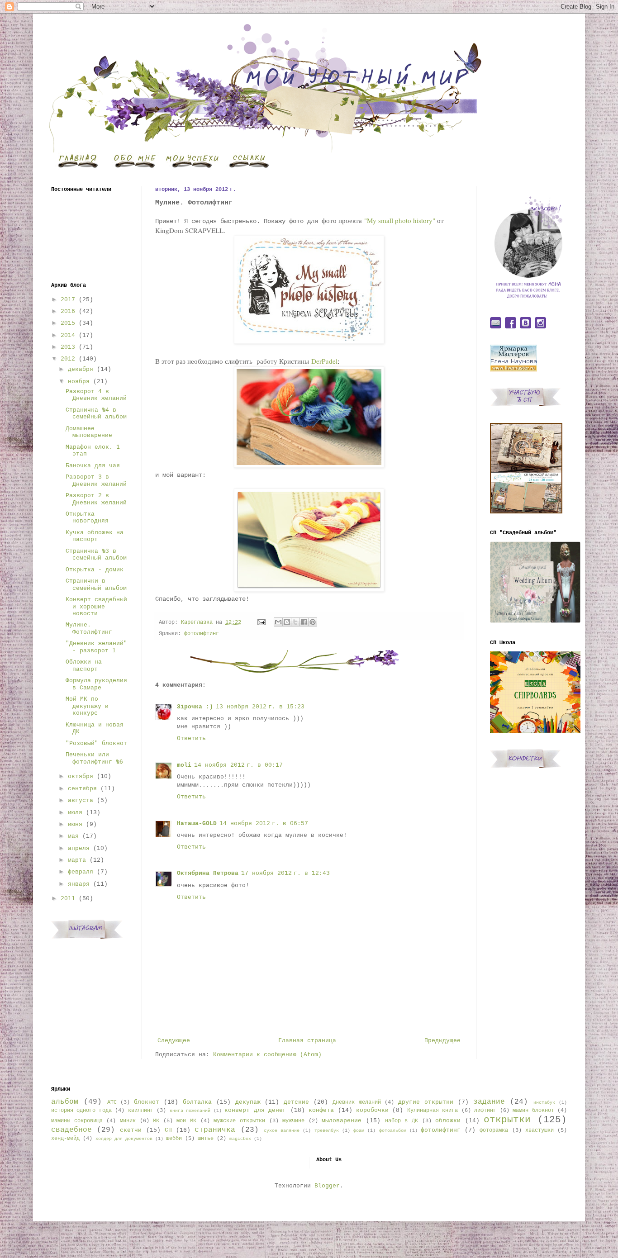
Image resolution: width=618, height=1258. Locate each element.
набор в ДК (401, 1121)
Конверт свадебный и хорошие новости (96, 606)
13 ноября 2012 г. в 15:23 (260, 706)
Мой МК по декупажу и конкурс (87, 706)
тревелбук (326, 1130)
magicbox (240, 1138)
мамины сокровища (77, 1121)
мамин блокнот (533, 1110)
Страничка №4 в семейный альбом (96, 414)
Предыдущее (442, 1040)
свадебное (71, 1130)
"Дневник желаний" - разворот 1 (96, 647)
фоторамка (494, 1130)
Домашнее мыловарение (89, 432)
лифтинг (485, 1110)
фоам (358, 1130)
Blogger (327, 1185)
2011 (68, 898)
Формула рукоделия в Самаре (96, 684)
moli (184, 765)
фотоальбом (392, 1130)
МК (156, 1121)
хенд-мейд (65, 1138)
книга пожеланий (190, 1110)
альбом (64, 1102)
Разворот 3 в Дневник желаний (96, 481)
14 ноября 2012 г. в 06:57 (263, 823)
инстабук (544, 1102)
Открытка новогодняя (87, 518)
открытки (507, 1120)
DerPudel (324, 361)
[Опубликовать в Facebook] (304, 622)
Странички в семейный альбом (96, 585)
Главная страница (307, 1040)
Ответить (191, 738)
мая (73, 836)
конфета (321, 1110)
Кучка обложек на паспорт (95, 536)
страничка (215, 1130)
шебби (174, 1138)
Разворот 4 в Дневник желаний (96, 395)
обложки (448, 1120)
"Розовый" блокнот (96, 743)
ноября (79, 381)
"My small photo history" (399, 220)
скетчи (131, 1130)
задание (489, 1102)
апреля (79, 848)
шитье (206, 1138)
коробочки (372, 1110)
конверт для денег (255, 1110)
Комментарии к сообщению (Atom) (267, 1054)
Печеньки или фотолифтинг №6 (94, 758)
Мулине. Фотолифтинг (89, 629)
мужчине (293, 1121)
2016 (68, 311)
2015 (68, 323)
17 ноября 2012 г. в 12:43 (285, 873)
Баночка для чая (93, 465)
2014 (68, 335)
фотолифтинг (201, 634)
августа (80, 800)
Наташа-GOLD (197, 823)
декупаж (248, 1102)
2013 (68, 347)
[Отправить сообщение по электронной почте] (262, 622)
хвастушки (539, 1130)
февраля (80, 872)
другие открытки (425, 1102)
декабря (80, 369)
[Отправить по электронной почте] (278, 622)
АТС (112, 1102)
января (79, 884)
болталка (197, 1102)
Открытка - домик (95, 569)
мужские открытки (239, 1121)
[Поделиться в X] (295, 622)
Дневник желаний (357, 1102)
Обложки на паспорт (84, 666)
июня (75, 824)
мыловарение (341, 1120)
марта (77, 860)
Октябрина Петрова (207, 873)
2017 (68, 299)
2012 (68, 359)
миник (128, 1121)
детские (296, 1102)
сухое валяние (281, 1130)
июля (75, 812)
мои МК (186, 1121)
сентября (82, 788)
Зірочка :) (195, 706)
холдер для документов (123, 1138)
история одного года (81, 1110)
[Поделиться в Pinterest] (312, 622)
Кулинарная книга (432, 1110)
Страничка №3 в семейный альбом (96, 555)
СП (168, 1130)
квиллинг (140, 1110)
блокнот (146, 1102)
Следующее (173, 1040)
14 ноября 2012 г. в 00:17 (238, 765)
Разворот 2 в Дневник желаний (96, 499)
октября (80, 776)
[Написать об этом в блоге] (286, 622)
